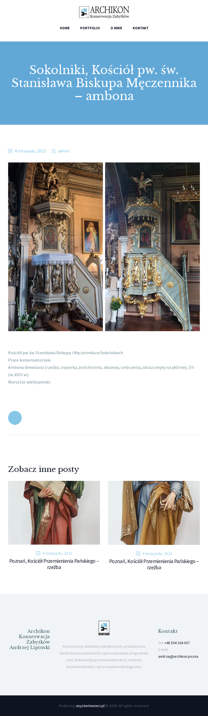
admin (63, 151)
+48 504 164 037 (177, 642)
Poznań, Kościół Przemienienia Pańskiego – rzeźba (54, 564)
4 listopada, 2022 (30, 151)
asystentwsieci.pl (90, 705)
